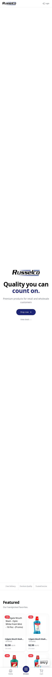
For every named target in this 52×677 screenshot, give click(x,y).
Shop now (24, 312)
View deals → (26, 319)
